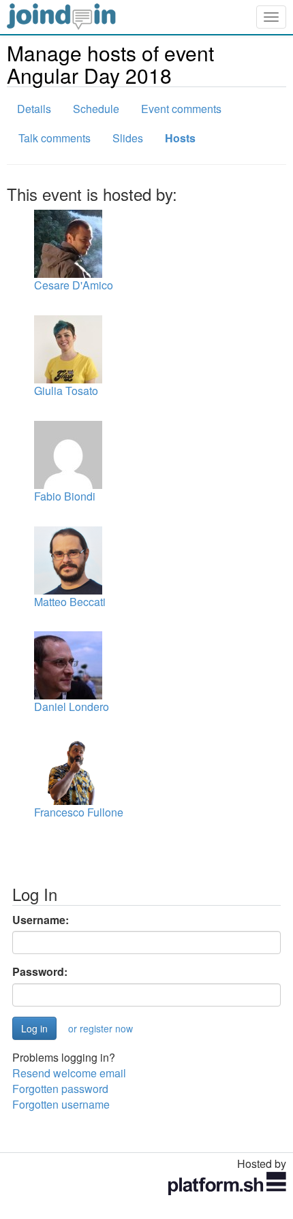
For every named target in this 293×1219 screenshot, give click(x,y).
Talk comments (54, 138)
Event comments (181, 108)
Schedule (96, 108)
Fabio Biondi (64, 496)
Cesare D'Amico (73, 285)
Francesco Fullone (78, 812)
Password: (39, 971)
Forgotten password (60, 1088)
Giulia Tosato (66, 390)
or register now (100, 1028)
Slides (127, 138)
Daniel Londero (71, 706)
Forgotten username (61, 1104)
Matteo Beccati (70, 602)
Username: (40, 920)
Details (34, 108)
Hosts (180, 138)
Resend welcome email (69, 1073)
